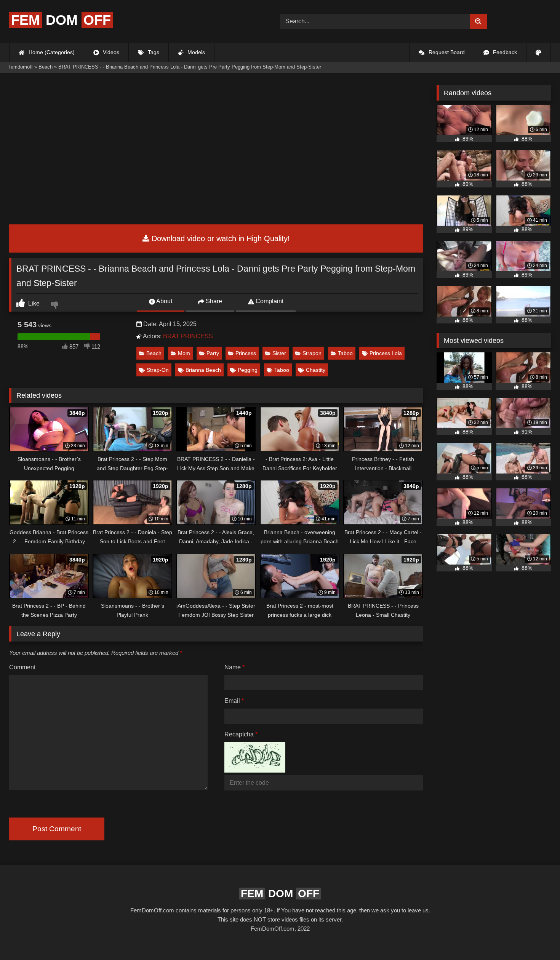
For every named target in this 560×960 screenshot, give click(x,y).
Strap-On (158, 370)
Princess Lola (386, 353)
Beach (154, 353)
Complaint (268, 301)
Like (33, 303)
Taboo (345, 353)
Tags (152, 52)
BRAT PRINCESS (188, 336)
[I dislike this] (55, 306)
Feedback (504, 52)
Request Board (446, 52)
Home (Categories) (51, 52)
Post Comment (56, 829)
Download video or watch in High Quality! (219, 238)
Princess (245, 353)
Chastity (315, 370)
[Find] (478, 21)
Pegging (248, 370)
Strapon (312, 353)
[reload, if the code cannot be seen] (254, 770)
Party (212, 353)
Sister (279, 353)
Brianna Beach (203, 370)
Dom (61, 20)
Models (195, 52)
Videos (110, 52)
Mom (184, 353)
